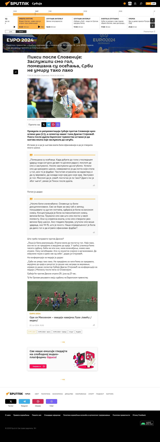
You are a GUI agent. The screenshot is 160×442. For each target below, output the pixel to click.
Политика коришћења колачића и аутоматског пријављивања (86, 415)
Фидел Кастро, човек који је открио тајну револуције (30, 22)
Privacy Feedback (139, 415)
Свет (37, 394)
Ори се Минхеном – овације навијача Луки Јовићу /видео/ (60, 319)
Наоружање (80, 394)
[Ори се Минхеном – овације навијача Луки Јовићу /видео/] (62, 296)
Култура (109, 394)
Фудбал (78, 332)
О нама (8, 415)
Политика (45, 394)
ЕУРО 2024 (35, 313)
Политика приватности (121, 415)
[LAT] (153, 3)
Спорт (71, 332)
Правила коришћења (21, 415)
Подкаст (100, 394)
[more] (94, 185)
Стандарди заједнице (52, 415)
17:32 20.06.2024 (33, 75)
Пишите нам (36, 415)
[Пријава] (135, 3)
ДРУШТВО (69, 394)
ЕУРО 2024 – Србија (59, 332)
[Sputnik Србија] (18, 6)
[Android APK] (147, 423)
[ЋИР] (148, 3)
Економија (57, 394)
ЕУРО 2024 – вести (44, 332)
